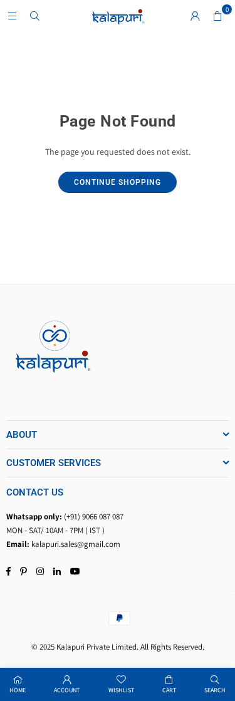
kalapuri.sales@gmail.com (75, 544)
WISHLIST (121, 690)
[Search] (34, 15)
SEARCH (215, 690)
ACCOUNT (67, 690)
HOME (17, 690)
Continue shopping (117, 182)
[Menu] (12, 15)
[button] (217, 15)
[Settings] (195, 15)
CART (169, 690)
